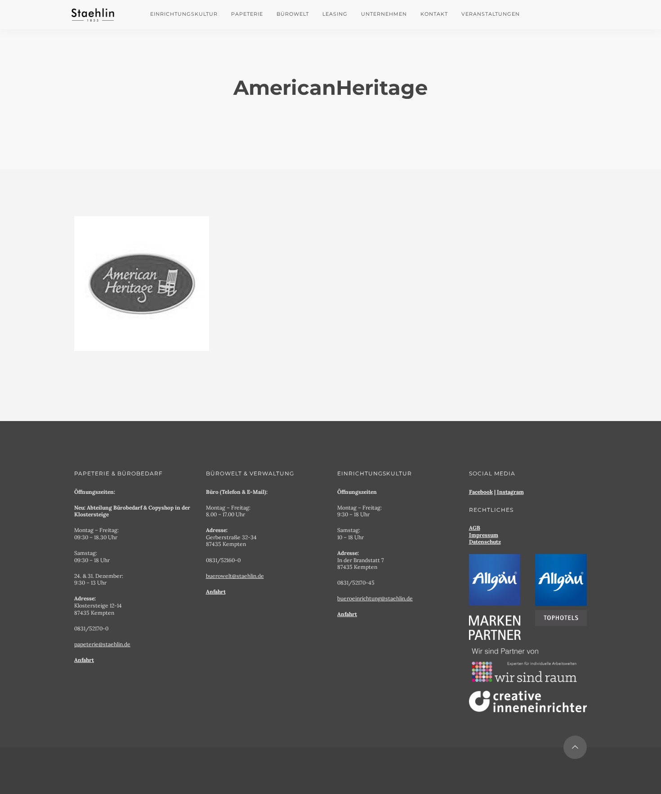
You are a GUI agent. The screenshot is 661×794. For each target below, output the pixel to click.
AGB (474, 527)
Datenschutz (485, 541)
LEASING (335, 14)
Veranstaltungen (490, 14)
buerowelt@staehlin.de (235, 575)
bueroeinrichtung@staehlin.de (375, 598)
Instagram (510, 491)
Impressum (483, 535)
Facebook (481, 491)
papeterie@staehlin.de (102, 644)
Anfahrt (84, 659)
